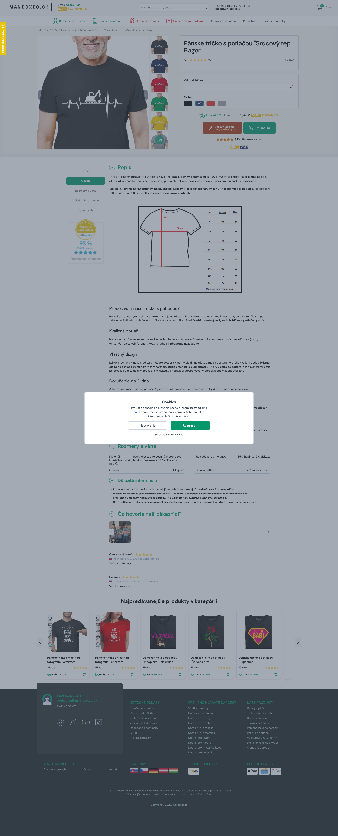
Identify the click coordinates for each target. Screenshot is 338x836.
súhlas (138, 412)
